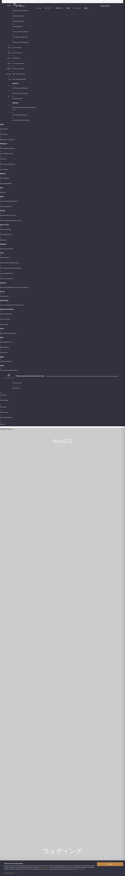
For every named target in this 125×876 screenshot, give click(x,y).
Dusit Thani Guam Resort (5, 229)
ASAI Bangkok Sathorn (18, 26)
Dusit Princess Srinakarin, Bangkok (20, 31)
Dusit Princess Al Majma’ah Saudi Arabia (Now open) (11, 305)
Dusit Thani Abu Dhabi (5, 319)
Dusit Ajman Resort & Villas (6, 313)
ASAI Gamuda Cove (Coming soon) (20, 93)
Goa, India (2, 424)
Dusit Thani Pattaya (17, 47)
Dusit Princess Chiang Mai (18, 68)
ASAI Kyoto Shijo (4, 134)
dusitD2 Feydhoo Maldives (6, 183)
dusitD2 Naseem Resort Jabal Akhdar (8, 333)
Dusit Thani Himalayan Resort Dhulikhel (9, 201)
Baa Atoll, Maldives (4, 400)
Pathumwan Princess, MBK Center (20, 37)
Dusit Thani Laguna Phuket (19, 63)
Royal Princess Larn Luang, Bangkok (21, 42)
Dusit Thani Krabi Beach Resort (19, 79)
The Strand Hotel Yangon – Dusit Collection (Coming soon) (24, 108)
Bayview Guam (3, 240)
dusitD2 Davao (3, 158)
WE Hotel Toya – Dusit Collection (7, 139)
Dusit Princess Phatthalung (19, 74)
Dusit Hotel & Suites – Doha (6, 342)
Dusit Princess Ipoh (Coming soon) (20, 88)
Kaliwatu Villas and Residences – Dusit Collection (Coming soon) (14, 287)
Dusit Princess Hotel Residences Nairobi (9, 370)
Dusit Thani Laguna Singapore (6, 248)
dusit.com (22, 6)
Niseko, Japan (3, 395)
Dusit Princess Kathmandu (6, 206)
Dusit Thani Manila (4, 169)
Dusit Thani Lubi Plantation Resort (7, 164)
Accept (110, 864)
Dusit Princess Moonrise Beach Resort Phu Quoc (10, 220)
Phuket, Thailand (16, 388)
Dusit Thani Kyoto (4, 129)
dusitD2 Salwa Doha (4, 347)
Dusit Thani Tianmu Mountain (6, 278)
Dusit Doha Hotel (4, 352)
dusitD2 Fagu (3, 192)
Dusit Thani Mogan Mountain (6, 273)
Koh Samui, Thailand (17, 383)
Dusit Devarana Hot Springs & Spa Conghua (9, 262)
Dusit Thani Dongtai (4, 257)
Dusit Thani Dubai (4, 324)
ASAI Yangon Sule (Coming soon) (20, 114)
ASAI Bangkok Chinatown (18, 21)
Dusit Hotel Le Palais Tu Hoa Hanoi (7, 215)
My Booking (108, 1)
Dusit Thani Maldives (4, 178)
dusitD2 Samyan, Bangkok (18, 15)
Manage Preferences (9, 873)
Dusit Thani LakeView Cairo (6, 361)
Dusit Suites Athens (4, 296)
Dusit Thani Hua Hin (17, 52)
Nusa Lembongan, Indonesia (6, 417)
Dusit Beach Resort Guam (5, 234)
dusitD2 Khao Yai (16, 58)
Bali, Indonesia (3, 407)
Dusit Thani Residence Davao (6, 153)
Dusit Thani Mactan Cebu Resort (7, 148)
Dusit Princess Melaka (18, 98)
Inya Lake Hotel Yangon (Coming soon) (21, 120)
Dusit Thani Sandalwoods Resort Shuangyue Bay (10, 268)
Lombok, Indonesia (4, 412)
